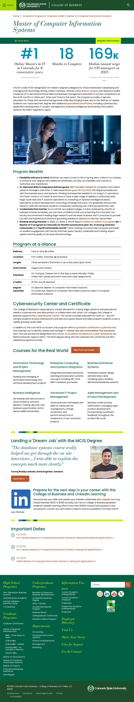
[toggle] (21, 41)
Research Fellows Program (44, 619)
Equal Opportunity (44, 693)
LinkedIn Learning (110, 499)
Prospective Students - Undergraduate (72, 607)
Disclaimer (27, 693)
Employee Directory (68, 620)
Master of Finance (11, 665)
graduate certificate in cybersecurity (96, 327)
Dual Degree (9, 674)
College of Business (66, 5)
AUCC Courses (39, 603)
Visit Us (67, 629)
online (78, 90)
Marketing (36, 647)
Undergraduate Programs (43, 584)
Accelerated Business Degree (42, 599)
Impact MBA (10, 653)
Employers (66, 612)
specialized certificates (79, 103)
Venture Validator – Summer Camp (12, 602)
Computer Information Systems (42, 636)
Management (38, 644)
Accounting (37, 632)
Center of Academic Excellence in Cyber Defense (83, 333)
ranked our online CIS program (98, 221)
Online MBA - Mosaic (14, 644)
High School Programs (11, 584)
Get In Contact (72, 651)
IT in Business (9, 607)
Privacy (59, 693)
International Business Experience (13, 670)
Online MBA (10, 640)
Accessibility (16, 696)
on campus (92, 90)
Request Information (108, 40)
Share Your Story (73, 637)
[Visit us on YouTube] (114, 594)
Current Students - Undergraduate (70, 593)
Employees (67, 603)
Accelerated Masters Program (41, 608)
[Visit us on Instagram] (100, 594)
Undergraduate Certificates (45, 615)
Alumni (65, 588)
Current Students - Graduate (70, 598)
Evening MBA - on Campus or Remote (14, 648)
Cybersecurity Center (48, 315)
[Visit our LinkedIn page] (107, 594)
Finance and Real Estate (43, 640)
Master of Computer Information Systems (13, 661)
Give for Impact (72, 644)
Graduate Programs (10, 615)
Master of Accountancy (14, 657)
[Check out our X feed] (121, 594)
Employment (13, 693)
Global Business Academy (15, 598)
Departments (41, 626)
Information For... (73, 582)
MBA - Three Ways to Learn (15, 636)
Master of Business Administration (11, 630)
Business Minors (39, 612)
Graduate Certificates (13, 623)
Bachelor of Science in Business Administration (43, 593)
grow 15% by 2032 (81, 190)
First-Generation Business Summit (15, 593)
